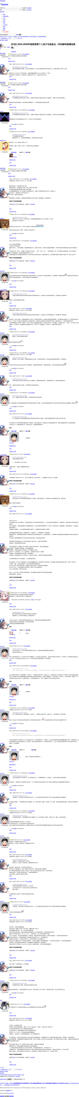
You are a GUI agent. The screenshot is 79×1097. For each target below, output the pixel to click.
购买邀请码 (5, 16)
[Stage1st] (4, 4)
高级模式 (2, 1073)
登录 (14, 204)
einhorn (2, 901)
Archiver (2, 1083)
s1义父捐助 (6, 31)
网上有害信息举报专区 (36, 1083)
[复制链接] (13, 51)
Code (15, 1074)
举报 (14, 61)
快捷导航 (2, 11)
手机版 (6, 1083)
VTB (4, 18)
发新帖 (6, 40)
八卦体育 (5, 25)
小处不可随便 (3, 289)
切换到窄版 (2, 1)
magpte (2, 218)
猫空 (1, 1000)
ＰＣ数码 (14, 36)
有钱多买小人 (3, 140)
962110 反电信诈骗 (46, 1083)
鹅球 (15, 124)
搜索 (17, 34)
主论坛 (9, 36)
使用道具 (10, 61)
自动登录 (24, 8)
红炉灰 (1, 111)
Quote (11, 1074)
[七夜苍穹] (2, 47)
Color (2, 1074)
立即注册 (29, 10)
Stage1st (2, 36)
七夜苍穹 (2, 64)
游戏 (4, 21)
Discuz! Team (10, 1093)
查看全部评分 (12, 160)
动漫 (4, 19)
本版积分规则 (3, 1079)
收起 (26, 152)
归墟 (4, 14)
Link (9, 1074)
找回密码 (29, 8)
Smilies (18, 1074)
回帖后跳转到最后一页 (19, 1079)
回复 (9, 58)
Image (5, 1074)
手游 (4, 23)
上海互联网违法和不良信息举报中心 (21, 1083)
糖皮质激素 (2, 53)
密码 (1, 10)
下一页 (20, 38)
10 (6, 38)
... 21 (8, 38)
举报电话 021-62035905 (58, 1083)
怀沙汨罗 (2, 271)
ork (1, 590)
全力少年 (2, 836)
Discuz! (8, 1090)
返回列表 (2, 40)
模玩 (4, 26)
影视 (4, 28)
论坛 (6, 36)
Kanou (15, 157)
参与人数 (14, 152)
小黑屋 (10, 1083)
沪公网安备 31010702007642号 (11, 1085)
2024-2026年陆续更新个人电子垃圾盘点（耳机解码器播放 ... (32, 36)
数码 (4, 30)
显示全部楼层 (26, 54)
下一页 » (2, 1067)
